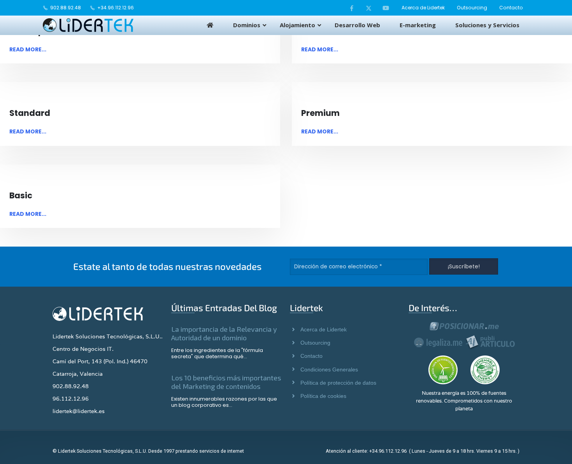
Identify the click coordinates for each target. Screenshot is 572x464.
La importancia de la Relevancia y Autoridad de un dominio (224, 333)
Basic (20, 195)
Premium (320, 113)
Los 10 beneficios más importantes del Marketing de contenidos (226, 381)
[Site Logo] (88, 25)
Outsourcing (472, 7)
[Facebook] (351, 7)
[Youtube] (386, 7)
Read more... (27, 49)
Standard (29, 113)
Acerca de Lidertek (423, 7)
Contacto (511, 7)
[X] (368, 7)
